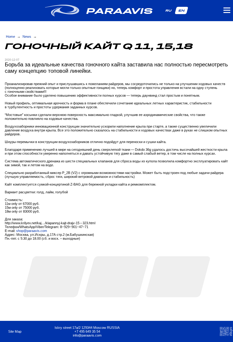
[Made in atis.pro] (226, 332)
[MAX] (178, 331)
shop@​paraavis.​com (31, 231)
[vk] (166, 331)
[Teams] (189, 331)
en (181, 10)
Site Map (15, 331)
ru (168, 10)
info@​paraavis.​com (87, 335)
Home (10, 36)
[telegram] (154, 331)
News (27, 36)
